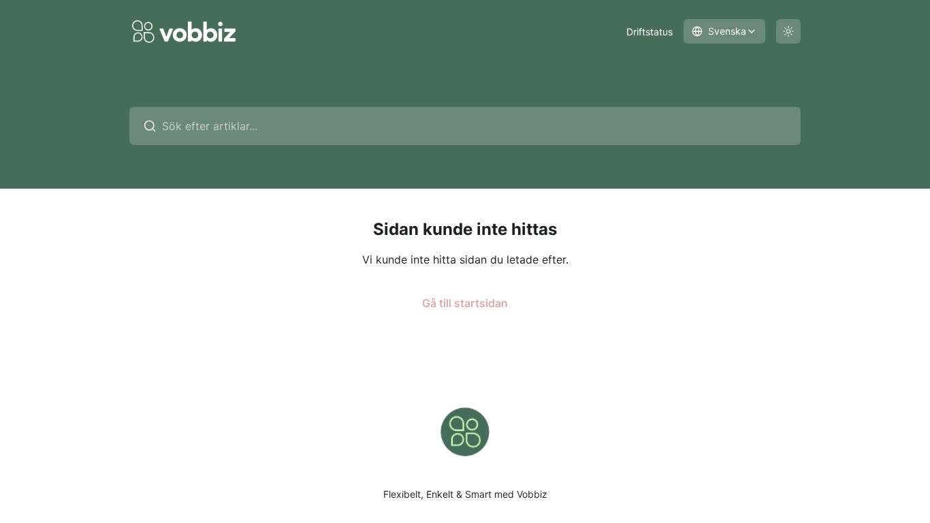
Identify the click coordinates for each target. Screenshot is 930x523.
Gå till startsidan (465, 303)
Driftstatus (649, 31)
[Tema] (788, 31)
